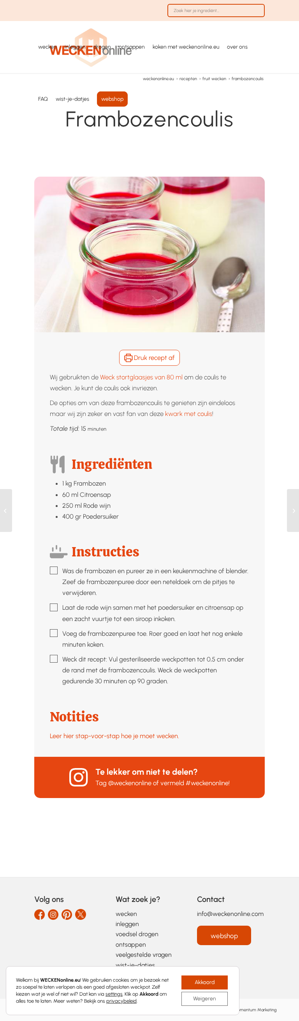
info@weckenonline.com (230, 913)
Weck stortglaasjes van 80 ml (141, 377)
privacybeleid (121, 1001)
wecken (126, 913)
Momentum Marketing (255, 1009)
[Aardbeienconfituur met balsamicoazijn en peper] (293, 510)
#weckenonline (207, 783)
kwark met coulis (188, 414)
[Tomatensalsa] (6, 510)
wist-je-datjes (135, 965)
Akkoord (205, 982)
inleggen (127, 924)
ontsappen (131, 944)
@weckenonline (129, 783)
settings (114, 994)
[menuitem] (214, 14)
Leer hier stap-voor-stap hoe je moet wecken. (114, 736)
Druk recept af (153, 357)
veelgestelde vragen (144, 954)
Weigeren (204, 998)
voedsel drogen (137, 934)
